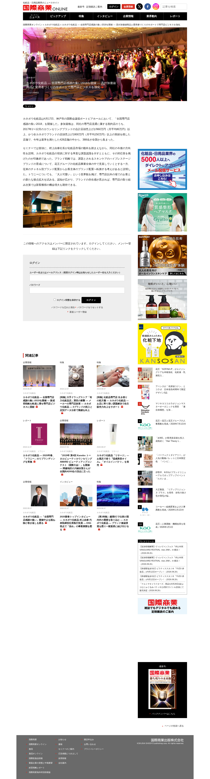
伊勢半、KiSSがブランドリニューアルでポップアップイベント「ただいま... (171, 475)
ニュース (34, 16)
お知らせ (62, 740)
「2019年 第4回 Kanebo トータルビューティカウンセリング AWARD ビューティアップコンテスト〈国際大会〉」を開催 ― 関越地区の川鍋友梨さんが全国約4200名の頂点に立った (76, 463)
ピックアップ (58, 16)
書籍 (60, 744)
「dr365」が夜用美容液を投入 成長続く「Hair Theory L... (171, 439)
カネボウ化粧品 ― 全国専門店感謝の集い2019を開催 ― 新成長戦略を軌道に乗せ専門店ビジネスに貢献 (39, 402)
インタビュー (105, 16)
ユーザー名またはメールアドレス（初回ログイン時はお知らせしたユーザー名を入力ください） (75, 272)
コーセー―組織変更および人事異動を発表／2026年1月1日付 (170, 508)
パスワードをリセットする (90, 307)
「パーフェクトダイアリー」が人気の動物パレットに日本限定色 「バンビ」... (170, 458)
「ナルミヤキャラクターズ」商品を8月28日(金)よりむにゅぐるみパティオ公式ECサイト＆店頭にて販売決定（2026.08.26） (162, 587)
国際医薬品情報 (36, 758)
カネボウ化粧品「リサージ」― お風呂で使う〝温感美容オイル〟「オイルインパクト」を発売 (113, 460)
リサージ (115, 451)
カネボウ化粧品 (52, 24)
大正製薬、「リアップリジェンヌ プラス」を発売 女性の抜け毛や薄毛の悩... (171, 492)
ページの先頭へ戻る (174, 726)
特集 (81, 16)
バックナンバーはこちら (163, 714)
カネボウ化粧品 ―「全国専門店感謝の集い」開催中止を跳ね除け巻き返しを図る (39, 519)
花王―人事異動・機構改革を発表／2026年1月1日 (170, 525)
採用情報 (62, 758)
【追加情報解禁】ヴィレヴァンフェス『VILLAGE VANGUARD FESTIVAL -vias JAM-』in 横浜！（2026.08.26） (161, 549)
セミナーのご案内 (66, 749)
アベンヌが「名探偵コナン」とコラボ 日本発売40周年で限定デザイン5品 (171, 389)
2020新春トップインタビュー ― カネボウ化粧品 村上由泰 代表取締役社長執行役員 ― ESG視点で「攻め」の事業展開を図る (76, 523)
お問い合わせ (90, 744)
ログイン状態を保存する (68, 300)
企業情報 (128, 16)
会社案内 (62, 763)
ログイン (113, 6)
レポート (175, 16)
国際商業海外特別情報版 (40, 772)
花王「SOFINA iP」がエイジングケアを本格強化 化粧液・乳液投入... (170, 372)
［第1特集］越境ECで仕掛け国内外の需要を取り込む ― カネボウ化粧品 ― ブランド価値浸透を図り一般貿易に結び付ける (113, 521)
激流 (31, 749)
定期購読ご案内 (94, 6)
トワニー (41, 451)
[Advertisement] (77, 339)
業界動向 (152, 16)
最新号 (81, 6)
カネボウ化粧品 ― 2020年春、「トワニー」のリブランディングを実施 (39, 458)
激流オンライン (36, 754)
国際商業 (33, 740)
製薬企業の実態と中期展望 (40, 763)
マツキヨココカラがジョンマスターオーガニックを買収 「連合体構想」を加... (170, 406)
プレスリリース (146, 541)
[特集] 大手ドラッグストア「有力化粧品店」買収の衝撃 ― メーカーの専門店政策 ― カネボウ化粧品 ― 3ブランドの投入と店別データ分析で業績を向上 (76, 403)
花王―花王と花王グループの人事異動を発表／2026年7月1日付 (171, 422)
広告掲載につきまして (68, 754)
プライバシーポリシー (94, 749)
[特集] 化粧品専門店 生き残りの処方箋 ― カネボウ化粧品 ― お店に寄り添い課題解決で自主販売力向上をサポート (113, 402)
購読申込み (89, 740)
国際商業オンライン (32, 24)
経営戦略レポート (37, 768)
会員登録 (128, 6)
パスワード (35, 285)
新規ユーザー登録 (78, 312)
